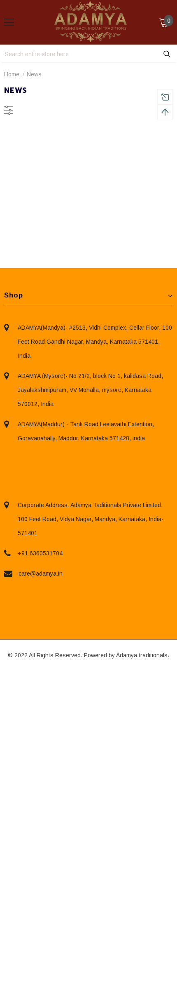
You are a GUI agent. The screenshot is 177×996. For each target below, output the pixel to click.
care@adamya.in (41, 573)
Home (11, 74)
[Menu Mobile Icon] (9, 22)
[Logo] (91, 21)
